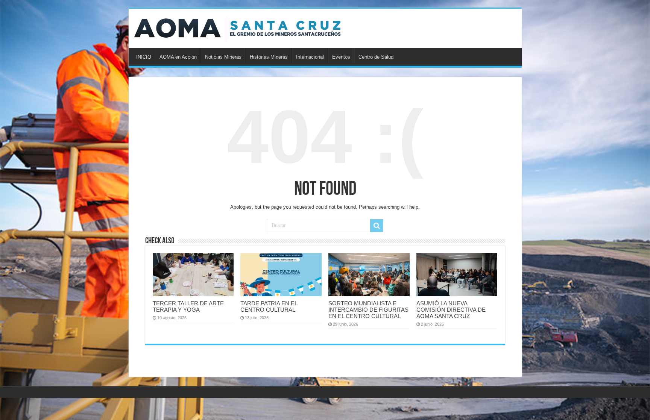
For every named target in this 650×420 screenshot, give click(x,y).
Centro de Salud (375, 57)
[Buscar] (376, 225)
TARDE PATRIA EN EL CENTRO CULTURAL (268, 306)
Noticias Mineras (223, 57)
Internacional (310, 57)
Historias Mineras (269, 57)
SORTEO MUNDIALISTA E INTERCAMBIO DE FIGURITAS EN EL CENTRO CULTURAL (368, 309)
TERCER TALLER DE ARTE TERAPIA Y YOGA (188, 306)
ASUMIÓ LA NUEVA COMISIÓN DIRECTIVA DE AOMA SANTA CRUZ (451, 309)
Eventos (341, 57)
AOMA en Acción (178, 57)
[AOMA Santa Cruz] (237, 27)
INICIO (143, 57)
